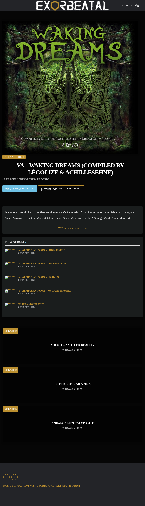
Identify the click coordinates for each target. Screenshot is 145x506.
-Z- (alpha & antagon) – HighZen (38, 277)
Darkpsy (9, 157)
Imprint (74, 485)
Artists (61, 485)
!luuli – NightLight (31, 304)
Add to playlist (61, 189)
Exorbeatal (45, 485)
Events (29, 485)
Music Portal (12, 485)
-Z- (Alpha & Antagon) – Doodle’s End (41, 250)
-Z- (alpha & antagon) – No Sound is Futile (44, 290)
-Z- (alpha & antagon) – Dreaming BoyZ (43, 263)
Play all (19, 189)
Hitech (21, 157)
